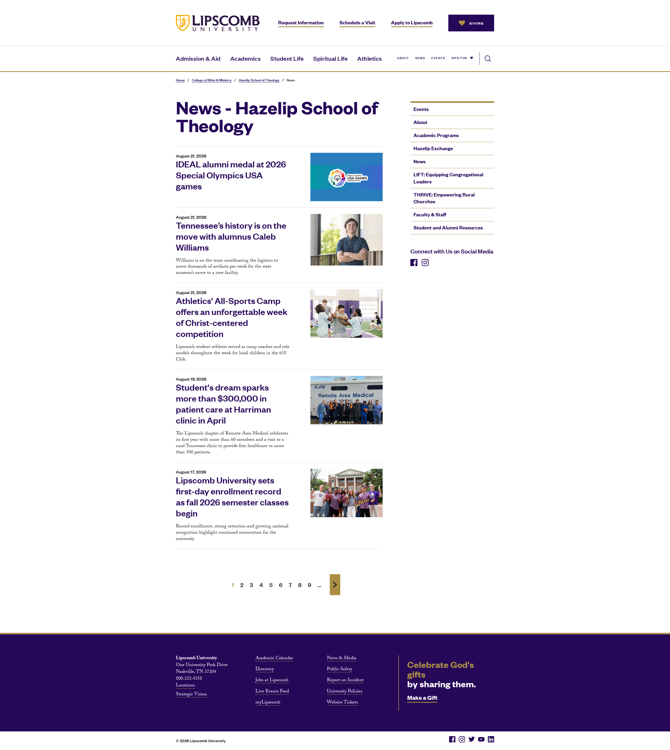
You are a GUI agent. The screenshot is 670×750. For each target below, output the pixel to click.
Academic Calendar (274, 658)
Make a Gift (422, 697)
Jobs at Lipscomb (271, 680)
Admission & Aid (198, 58)
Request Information (301, 22)
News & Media (341, 658)
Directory (264, 669)
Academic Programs (436, 135)
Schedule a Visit (357, 22)
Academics (245, 58)
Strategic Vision (191, 694)
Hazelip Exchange (433, 148)
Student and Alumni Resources (448, 227)
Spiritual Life (330, 58)
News (420, 57)
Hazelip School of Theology (259, 79)
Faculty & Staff (430, 214)
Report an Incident (345, 680)
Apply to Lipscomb (412, 22)
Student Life (287, 58)
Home (180, 79)
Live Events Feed (272, 692)
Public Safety (339, 669)
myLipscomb (267, 703)
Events (438, 57)
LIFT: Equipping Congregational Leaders (448, 178)
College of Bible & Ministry (212, 79)
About (403, 57)
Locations (185, 686)
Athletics (369, 58)
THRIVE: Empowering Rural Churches (444, 198)
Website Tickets (342, 703)
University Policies (344, 692)
